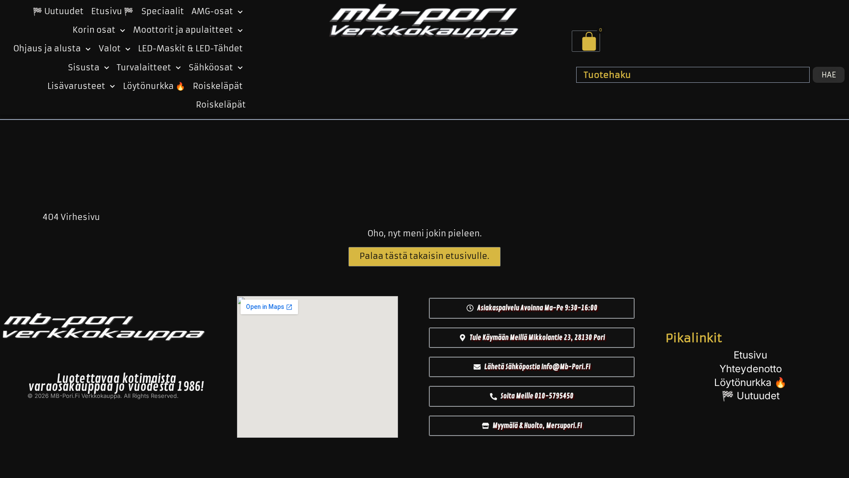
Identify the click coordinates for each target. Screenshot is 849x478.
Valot (110, 49)
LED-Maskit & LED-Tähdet (190, 49)
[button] (531, 308)
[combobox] (693, 75)
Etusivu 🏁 (112, 11)
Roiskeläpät (218, 86)
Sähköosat (211, 68)
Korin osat (94, 30)
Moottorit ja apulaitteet (183, 30)
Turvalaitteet (144, 68)
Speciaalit (163, 11)
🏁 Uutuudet (58, 11)
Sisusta (83, 68)
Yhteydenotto (750, 369)
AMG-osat (212, 11)
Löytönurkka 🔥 (154, 86)
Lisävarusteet (76, 86)
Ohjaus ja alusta (47, 49)
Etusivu (750, 355)
